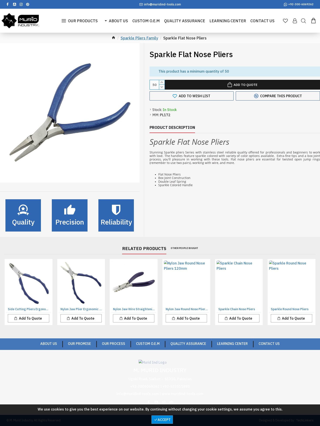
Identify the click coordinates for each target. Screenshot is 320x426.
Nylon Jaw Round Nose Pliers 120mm (187, 309)
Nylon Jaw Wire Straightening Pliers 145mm (134, 309)
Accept (164, 419)
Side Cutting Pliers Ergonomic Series (29, 309)
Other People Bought (184, 248)
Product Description (172, 127)
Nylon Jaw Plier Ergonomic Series (82, 309)
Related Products (144, 248)
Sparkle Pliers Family (139, 38)
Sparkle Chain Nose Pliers (236, 309)
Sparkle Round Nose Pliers (289, 309)
